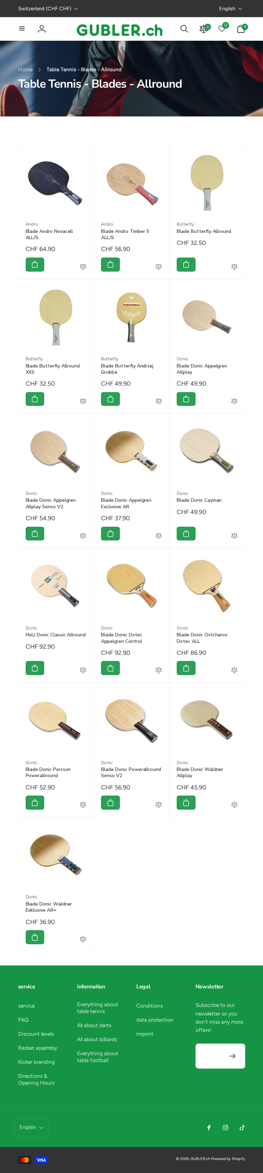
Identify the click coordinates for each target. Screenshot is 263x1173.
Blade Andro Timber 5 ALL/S (125, 234)
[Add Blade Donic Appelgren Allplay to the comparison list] (234, 402)
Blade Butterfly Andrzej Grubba (127, 369)
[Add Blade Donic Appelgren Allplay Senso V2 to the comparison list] (83, 537)
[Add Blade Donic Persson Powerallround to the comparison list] (83, 805)
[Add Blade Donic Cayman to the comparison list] (234, 537)
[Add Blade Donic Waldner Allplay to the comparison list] (234, 805)
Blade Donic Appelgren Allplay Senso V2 (51, 503)
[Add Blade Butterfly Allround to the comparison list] (234, 267)
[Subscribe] (233, 1056)
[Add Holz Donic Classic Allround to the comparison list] (83, 671)
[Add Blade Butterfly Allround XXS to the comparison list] (83, 402)
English (227, 8)
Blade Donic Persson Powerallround (48, 772)
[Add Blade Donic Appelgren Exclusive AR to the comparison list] (158, 537)
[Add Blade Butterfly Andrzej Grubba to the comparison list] (158, 402)
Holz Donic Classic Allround (56, 635)
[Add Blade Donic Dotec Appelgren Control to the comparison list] (158, 671)
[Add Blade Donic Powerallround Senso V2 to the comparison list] (158, 805)
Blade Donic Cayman (199, 500)
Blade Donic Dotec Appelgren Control (121, 638)
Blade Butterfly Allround (204, 231)
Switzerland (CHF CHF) (44, 8)
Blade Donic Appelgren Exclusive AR (126, 503)
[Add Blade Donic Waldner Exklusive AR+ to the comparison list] (83, 940)
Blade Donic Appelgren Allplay (202, 369)
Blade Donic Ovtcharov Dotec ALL (202, 638)
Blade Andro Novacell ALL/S (49, 234)
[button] (22, 29)
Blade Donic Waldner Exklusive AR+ (49, 907)
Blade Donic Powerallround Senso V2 (131, 772)
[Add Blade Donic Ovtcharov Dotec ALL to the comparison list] (234, 671)
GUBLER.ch (200, 1159)
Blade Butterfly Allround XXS (53, 369)
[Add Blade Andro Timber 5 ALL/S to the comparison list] (158, 267)
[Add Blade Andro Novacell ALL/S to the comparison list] (83, 267)
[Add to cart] (35, 265)
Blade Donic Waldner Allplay (200, 772)
